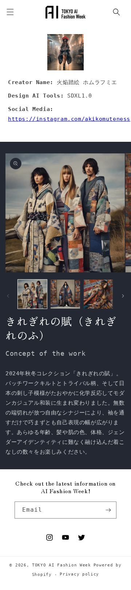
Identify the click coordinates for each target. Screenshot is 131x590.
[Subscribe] (108, 510)
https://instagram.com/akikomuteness (69, 119)
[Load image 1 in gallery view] (32, 294)
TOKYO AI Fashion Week (61, 565)
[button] (116, 12)
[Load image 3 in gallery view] (98, 294)
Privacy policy (79, 574)
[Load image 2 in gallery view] (65, 294)
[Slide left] (8, 296)
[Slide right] (123, 296)
